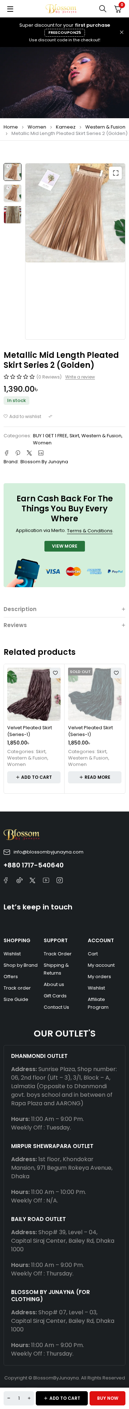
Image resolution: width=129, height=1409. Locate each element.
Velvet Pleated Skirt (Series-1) (29, 731)
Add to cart (64, 1398)
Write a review (80, 377)
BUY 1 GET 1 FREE (50, 435)
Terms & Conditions (90, 530)
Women (37, 127)
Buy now (107, 1398)
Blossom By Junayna (44, 461)
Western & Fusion (105, 127)
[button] (115, 173)
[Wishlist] (22, 416)
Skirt (74, 435)
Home (11, 127)
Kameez (66, 127)
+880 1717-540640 (34, 865)
